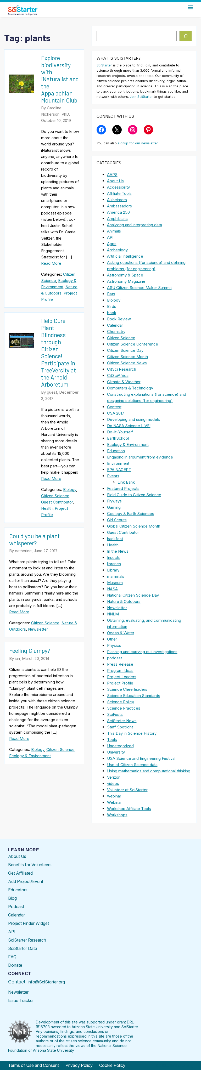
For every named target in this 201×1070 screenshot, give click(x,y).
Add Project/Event (25, 881)
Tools (112, 739)
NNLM (113, 614)
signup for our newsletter (138, 143)
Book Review (119, 318)
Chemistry (116, 331)
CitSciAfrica (118, 375)
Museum (115, 582)
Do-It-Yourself (120, 431)
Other (112, 639)
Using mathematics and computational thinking (148, 770)
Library (113, 570)
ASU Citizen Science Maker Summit (139, 287)
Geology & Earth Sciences (130, 513)
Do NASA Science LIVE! (128, 425)
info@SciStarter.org (46, 981)
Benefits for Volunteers (30, 865)
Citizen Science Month (127, 356)
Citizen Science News (127, 362)
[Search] (185, 36)
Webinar (114, 802)
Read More (51, 263)
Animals (114, 231)
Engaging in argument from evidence (140, 457)
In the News (118, 551)
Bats (111, 293)
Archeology (117, 249)
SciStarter (104, 65)
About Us (115, 180)
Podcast (16, 906)
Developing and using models (133, 419)
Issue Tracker (21, 1000)
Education (116, 450)
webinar (114, 796)
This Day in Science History (132, 733)
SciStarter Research (27, 940)
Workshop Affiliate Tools (129, 808)
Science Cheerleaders (127, 689)
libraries (114, 563)
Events (113, 475)
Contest (114, 406)
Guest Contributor (57, 502)
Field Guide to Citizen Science (134, 494)
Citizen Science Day (125, 350)
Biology (69, 489)
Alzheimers (117, 199)
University (116, 752)
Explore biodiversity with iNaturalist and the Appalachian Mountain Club (60, 79)
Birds (111, 306)
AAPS (112, 174)
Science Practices (123, 708)
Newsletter (38, 629)
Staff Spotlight (120, 726)
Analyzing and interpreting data (134, 224)
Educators (17, 890)
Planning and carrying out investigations (142, 651)
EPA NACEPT (119, 469)
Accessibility (118, 187)
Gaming (114, 507)
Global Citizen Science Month (133, 526)
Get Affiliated (20, 873)
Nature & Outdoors (124, 601)
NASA (112, 588)
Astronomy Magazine (126, 281)
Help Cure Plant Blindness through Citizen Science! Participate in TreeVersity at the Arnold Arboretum (58, 352)
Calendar (115, 325)
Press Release (120, 664)
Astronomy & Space (125, 275)
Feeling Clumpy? (29, 650)
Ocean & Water (120, 632)
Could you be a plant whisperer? (34, 539)
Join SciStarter (141, 97)
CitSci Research (121, 369)
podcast (114, 657)
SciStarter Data (22, 948)
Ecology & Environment (30, 755)
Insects (113, 557)
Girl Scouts (117, 519)
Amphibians (117, 218)
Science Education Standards (133, 695)
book (111, 312)
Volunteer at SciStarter (127, 789)
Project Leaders (121, 676)
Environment (118, 463)
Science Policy (120, 701)
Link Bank (126, 482)
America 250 (118, 212)
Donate (15, 965)
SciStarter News (122, 720)
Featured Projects (123, 488)
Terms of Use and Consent (33, 1065)
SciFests (115, 714)
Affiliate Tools (119, 193)
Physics (114, 645)
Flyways (114, 501)
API (110, 237)
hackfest (115, 538)
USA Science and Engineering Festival (141, 758)
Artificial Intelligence (125, 256)
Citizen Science (55, 495)
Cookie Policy (112, 1065)
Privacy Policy (79, 1065)
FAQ (12, 957)
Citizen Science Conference (132, 344)
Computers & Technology (130, 388)
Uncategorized (120, 745)
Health (47, 508)
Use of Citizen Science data (132, 764)
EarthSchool (118, 438)
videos (113, 783)
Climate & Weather (124, 381)
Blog (12, 898)
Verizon (113, 777)
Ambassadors (119, 205)
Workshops (117, 814)
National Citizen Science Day (133, 595)
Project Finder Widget (28, 923)
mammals (115, 576)
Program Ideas (120, 670)
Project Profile (120, 683)
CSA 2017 (115, 413)
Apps (111, 243)
